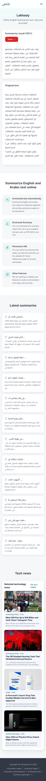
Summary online (31, 768)
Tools (10, 39)
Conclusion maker (14, 768)
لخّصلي (6, 4)
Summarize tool (34, 771)
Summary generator (21, 774)
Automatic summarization (14, 771)
